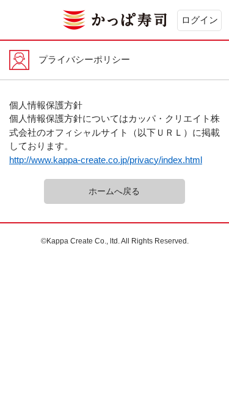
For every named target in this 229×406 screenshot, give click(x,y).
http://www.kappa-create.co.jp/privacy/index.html (105, 160)
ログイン (199, 20)
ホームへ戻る (114, 191)
